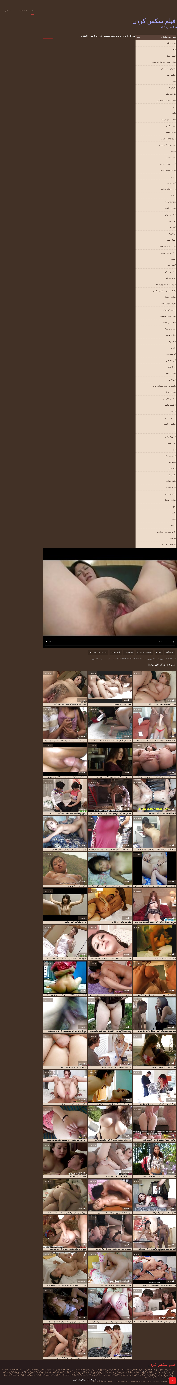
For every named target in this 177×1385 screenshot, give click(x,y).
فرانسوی (172, 341)
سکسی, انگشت (169, 424)
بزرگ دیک (172, 367)
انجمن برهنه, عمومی (168, 164)
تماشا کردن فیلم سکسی (116, 1369)
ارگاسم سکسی (170, 405)
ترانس (173, 411)
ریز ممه (173, 538)
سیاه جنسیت (171, 487)
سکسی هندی (171, 373)
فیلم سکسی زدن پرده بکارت (35, 1375)
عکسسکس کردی (110, 1372)
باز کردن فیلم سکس (151, 1369)
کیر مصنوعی (171, 354)
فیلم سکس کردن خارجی (79, 1374)
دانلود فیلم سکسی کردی (112, 1371)
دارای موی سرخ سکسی (166, 532)
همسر (173, 151)
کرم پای (173, 227)
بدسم (173, 259)
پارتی (174, 519)
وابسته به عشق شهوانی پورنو (164, 386)
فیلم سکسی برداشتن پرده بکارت (125, 1375)
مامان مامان (171, 157)
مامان (173, 348)
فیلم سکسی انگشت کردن (146, 1375)
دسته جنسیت (23, 10)
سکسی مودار (170, 215)
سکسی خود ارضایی (168, 119)
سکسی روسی (170, 494)
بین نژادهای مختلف (168, 189)
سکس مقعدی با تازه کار (166, 100)
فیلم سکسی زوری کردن (97, 652)
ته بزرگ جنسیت (169, 437)
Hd (174, 50)
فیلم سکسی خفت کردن (89, 1375)
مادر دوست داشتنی (168, 69)
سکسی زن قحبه (169, 322)
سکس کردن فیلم (146, 1372)
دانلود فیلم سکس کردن (99, 1369)
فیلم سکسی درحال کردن (71, 1375)
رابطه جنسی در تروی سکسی (164, 291)
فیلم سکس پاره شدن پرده (136, 1374)
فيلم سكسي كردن (13, 1372)
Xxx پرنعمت (171, 335)
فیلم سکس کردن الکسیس (98, 1374)
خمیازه (158, 652)
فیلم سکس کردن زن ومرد (42, 1374)
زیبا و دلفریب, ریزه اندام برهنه (164, 62)
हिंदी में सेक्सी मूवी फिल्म (167, 1381)
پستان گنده (171, 240)
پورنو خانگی (171, 43)
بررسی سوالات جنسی (167, 145)
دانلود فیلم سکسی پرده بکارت (131, 1371)
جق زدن (172, 221)
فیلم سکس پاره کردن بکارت (117, 1374)
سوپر (174, 107)
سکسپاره (121, 1372)
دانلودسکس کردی (17, 1371)
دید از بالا (172, 234)
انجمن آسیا (171, 56)
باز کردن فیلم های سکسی (134, 1369)
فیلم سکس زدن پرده (153, 1374)
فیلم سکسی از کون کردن (165, 1375)
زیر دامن (172, 380)
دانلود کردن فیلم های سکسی (34, 1371)
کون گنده (172, 196)
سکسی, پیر (171, 75)
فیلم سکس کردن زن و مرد (61, 1374)
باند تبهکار (172, 468)
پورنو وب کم (171, 278)
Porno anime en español (103, 1381)
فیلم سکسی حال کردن (106, 1375)
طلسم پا (172, 475)
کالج (174, 506)
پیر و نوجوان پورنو (169, 138)
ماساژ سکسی (170, 481)
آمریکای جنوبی (170, 360)
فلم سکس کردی (58, 1372)
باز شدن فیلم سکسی (166, 1369)
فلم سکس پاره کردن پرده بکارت (92, 1372)
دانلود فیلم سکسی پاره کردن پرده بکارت (156, 1371)
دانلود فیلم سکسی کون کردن (72, 1371)
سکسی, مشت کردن (144, 652)
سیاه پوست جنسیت (168, 316)
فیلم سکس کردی (26, 1374)
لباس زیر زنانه (170, 456)
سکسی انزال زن (169, 392)
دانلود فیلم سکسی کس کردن (93, 1371)
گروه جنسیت (171, 265)
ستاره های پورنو (169, 310)
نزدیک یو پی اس (169, 329)
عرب (174, 449)
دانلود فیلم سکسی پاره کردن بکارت (34, 1369)
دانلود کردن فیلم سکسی (53, 1371)
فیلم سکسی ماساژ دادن (152, 1377)
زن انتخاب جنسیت (169, 545)
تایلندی (173, 525)
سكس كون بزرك (159, 1372)
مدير (32, 10)
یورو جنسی (171, 443)
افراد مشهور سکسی (168, 303)
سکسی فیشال (170, 297)
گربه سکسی (171, 126)
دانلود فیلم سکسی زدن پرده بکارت (58, 1369)
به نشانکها (8, 10)
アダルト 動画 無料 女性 (137, 1381)
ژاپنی (174, 113)
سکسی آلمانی (170, 208)
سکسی (173, 81)
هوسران (172, 462)
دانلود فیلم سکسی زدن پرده (80, 1369)
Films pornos (121, 1381)
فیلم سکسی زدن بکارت (53, 1375)
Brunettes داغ (170, 202)
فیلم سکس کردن (153, 1381)
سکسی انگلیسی (169, 399)
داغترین (173, 513)
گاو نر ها (172, 88)
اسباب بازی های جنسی (167, 246)
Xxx (174, 430)
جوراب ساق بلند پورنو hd (166, 284)
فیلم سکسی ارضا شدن (11, 1374)
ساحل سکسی (170, 418)
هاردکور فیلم (171, 94)
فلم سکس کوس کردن (44, 1372)
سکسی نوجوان (170, 500)
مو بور (173, 176)
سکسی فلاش (170, 272)
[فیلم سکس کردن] (172, 1380)
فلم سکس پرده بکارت (73, 1372)
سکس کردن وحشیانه (132, 1372)
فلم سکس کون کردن (27, 1372)
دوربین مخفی (171, 132)
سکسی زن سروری (168, 253)
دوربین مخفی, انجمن (168, 170)
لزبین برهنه (171, 183)
